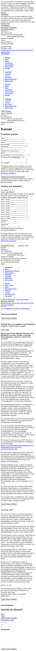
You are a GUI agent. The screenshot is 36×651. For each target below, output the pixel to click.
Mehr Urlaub (9, 81)
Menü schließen (6, 111)
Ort (2, 149)
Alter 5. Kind (5, 208)
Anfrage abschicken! (8, 246)
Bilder (7, 59)
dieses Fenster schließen (9, 318)
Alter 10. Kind (5, 218)
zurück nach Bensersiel (22, 308)
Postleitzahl (4, 146)
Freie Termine (9, 65)
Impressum (13, 27)
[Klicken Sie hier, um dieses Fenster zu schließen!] (1, 506)
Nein (3, 616)
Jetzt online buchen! (7, 305)
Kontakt (7, 68)
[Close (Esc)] (1, 622)
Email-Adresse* (6, 155)
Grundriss (8, 74)
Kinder (3, 192)
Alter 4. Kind (5, 206)
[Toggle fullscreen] (3, 622)
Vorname (3, 140)
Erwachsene (4, 190)
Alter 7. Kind (5, 212)
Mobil (3, 153)
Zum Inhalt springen (7, 29)
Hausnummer (5, 144)
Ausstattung (8, 63)
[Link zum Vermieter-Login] (7, 620)
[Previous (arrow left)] (1, 624)
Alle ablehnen (5, 25)
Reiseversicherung (10, 79)
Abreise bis (4, 224)
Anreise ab (4, 220)
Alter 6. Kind (5, 210)
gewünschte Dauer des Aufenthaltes (12, 228)
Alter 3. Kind (5, 204)
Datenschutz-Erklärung (8, 173)
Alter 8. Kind (5, 214)
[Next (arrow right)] (3, 624)
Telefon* (3, 151)
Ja (2, 614)
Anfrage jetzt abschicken (13, 177)
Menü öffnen (5, 54)
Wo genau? (8, 77)
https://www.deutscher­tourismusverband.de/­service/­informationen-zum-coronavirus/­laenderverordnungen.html (17, 447)
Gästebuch (8, 72)
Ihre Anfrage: (5, 163)
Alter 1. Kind (5, 199)
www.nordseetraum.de (8, 308)
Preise (7, 61)
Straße (3, 142)
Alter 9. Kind (5, 216)
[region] (18, 29)
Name (3, 138)
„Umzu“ (7, 75)
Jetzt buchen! (9, 66)
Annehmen (5, 14)
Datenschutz (5, 27)
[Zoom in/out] (5, 622)
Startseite (7, 57)
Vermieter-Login (10, 294)
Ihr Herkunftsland (6, 157)
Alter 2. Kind (5, 201)
